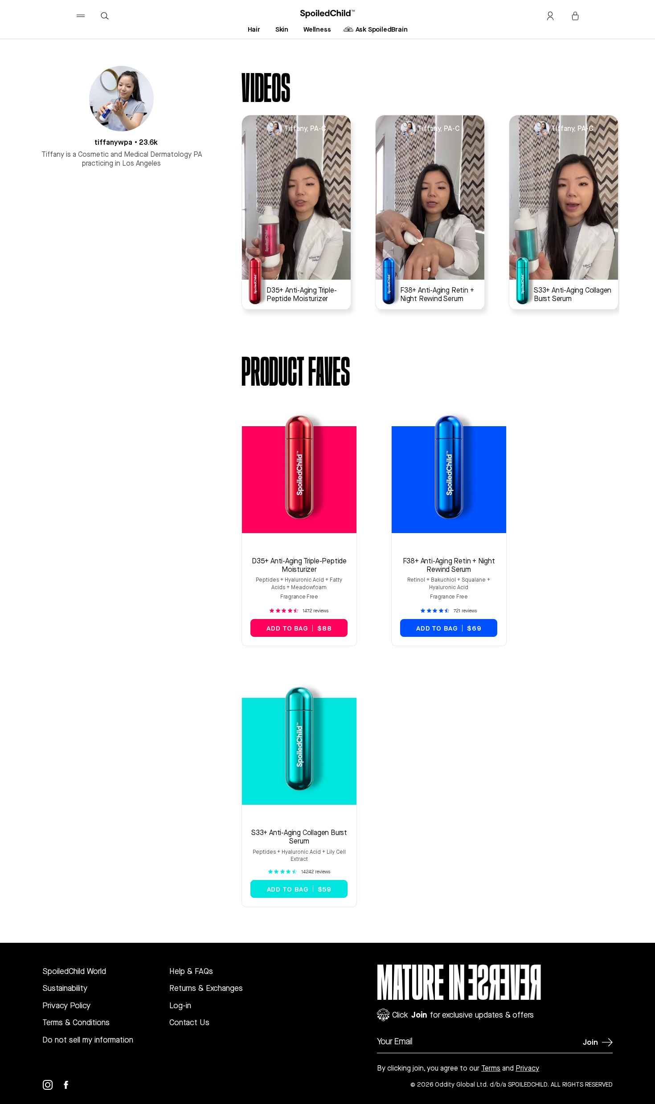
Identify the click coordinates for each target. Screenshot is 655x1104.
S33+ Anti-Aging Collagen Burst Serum (299, 837)
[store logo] (327, 14)
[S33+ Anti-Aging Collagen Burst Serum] (525, 281)
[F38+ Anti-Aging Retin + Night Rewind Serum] (392, 281)
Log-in (180, 1005)
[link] (299, 610)
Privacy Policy (66, 1005)
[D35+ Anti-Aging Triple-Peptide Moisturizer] (258, 281)
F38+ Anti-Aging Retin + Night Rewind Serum (449, 565)
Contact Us (189, 1022)
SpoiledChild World (74, 971)
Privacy (527, 1068)
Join (590, 1042)
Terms (490, 1068)
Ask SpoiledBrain (382, 28)
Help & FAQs (191, 971)
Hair (254, 28)
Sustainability (64, 988)
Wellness (317, 28)
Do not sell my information (87, 1040)
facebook (71, 1085)
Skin (281, 28)
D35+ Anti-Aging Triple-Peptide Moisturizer (299, 565)
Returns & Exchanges (206, 988)
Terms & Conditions (76, 1022)
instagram (53, 1085)
